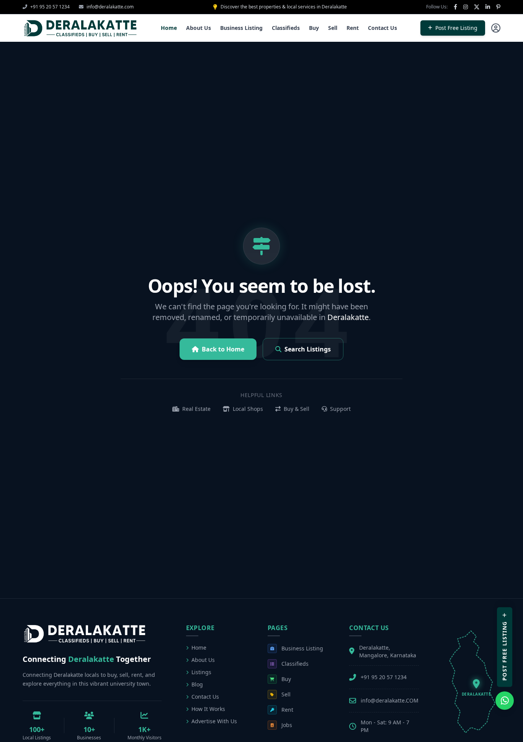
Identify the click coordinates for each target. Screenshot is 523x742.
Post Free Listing (456, 27)
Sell (332, 27)
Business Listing (241, 27)
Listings (201, 672)
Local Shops (247, 408)
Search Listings (307, 349)
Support (340, 408)
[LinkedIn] (487, 7)
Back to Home (223, 349)
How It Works (208, 708)
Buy (314, 27)
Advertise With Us (214, 721)
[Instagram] (465, 7)
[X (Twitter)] (476, 7)
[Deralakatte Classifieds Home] (80, 28)
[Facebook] (455, 7)
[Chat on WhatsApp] (504, 700)
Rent (352, 27)
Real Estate (196, 408)
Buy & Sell (295, 408)
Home (169, 27)
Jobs (286, 725)
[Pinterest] (498, 7)
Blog (197, 684)
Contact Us (382, 27)
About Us (198, 27)
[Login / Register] (495, 28)
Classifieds (286, 27)
